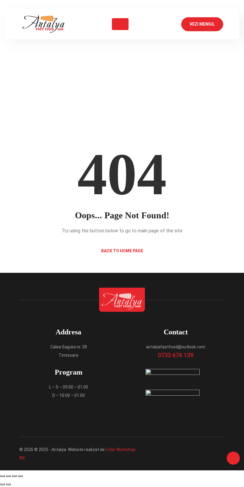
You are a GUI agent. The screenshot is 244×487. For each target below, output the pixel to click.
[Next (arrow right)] (8, 484)
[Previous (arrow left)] (2, 484)
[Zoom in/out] (2, 476)
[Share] (14, 476)
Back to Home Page (122, 250)
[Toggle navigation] (120, 24)
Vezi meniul (202, 24)
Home (101, 81)
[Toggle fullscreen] (8, 476)
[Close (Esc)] (20, 476)
